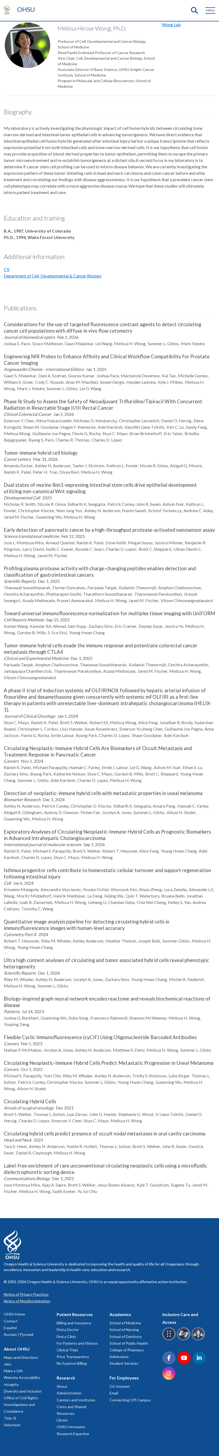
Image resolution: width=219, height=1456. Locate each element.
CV (7, 269)
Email (114, 1393)
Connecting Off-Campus (130, 1400)
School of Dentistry (126, 1336)
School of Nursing (124, 1329)
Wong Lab (171, 24)
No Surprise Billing (72, 1363)
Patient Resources (75, 1314)
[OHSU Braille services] (169, 1339)
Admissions (119, 1356)
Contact (11, 1321)
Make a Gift (13, 1370)
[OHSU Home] (8, 9)
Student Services (124, 1363)
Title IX (10, 1418)
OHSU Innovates (71, 1426)
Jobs (7, 1364)
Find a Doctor (68, 1329)
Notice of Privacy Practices (26, 1294)
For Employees (124, 1377)
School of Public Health (129, 1343)
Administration (69, 1393)
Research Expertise (73, 1433)
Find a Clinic (66, 1336)
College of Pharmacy (127, 1350)
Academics (120, 1314)
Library (62, 1420)
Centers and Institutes (76, 1400)
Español (10, 1327)
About (62, 1386)
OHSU (26, 9)
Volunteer (12, 1425)
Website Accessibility (22, 1377)
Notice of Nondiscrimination (27, 1301)
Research (66, 1377)
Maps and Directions (21, 1357)
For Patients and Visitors (77, 1343)
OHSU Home (14, 1314)
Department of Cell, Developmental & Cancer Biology (52, 275)
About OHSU (17, 1348)
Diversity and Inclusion (23, 1391)
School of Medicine (125, 1323)
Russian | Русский (19, 1334)
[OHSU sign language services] (184, 1339)
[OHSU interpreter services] (199, 1339)
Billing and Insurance (74, 1323)
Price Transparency (73, 1356)
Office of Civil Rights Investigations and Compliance (21, 1404)
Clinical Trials (67, 1350)
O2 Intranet (120, 1386)
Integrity (11, 1384)
